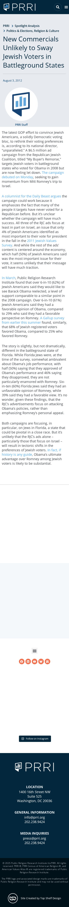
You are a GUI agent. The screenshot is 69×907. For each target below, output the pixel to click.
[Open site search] (58, 7)
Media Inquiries (34, 833)
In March (8, 278)
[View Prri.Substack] (47, 661)
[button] (66, 7)
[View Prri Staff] (21, 104)
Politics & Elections (19, 31)
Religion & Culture (46, 31)
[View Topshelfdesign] (13, 898)
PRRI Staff (21, 124)
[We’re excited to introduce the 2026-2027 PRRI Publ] (34, 699)
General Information (35, 812)
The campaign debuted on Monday (33, 174)
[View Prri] (41, 661)
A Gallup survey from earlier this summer (33, 320)
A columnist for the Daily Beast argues (31, 196)
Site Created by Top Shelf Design (41, 898)
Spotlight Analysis (27, 26)
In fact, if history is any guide (31, 452)
